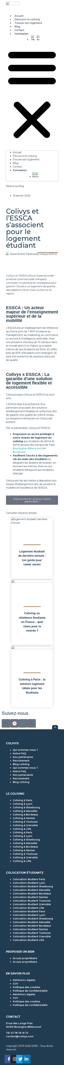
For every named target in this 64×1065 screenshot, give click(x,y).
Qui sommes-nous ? (25, 749)
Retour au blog (15, 186)
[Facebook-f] (9, 1059)
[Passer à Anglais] (38, 38)
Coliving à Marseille (25, 811)
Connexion (21, 33)
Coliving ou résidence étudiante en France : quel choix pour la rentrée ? (32, 622)
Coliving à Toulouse (25, 821)
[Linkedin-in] (26, 1059)
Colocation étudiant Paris (29, 879)
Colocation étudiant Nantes (30, 897)
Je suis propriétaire (25, 958)
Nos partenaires (23, 757)
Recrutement (21, 760)
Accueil (19, 15)
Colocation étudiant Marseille (31, 890)
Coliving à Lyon (22, 803)
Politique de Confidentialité (30, 990)
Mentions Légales (24, 980)
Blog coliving (21, 764)
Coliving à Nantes (24, 818)
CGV (15, 983)
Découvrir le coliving (27, 19)
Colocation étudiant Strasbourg (33, 886)
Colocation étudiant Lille (28, 907)
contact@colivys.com (19, 1036)
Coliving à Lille (22, 828)
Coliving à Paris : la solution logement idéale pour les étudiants (32, 686)
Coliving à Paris (22, 800)
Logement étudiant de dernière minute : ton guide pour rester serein (32, 558)
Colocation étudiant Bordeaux (32, 893)
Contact (19, 30)
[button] (32, 94)
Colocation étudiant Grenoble (32, 904)
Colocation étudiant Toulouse (32, 900)
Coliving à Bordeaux (25, 814)
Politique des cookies (26, 987)
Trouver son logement (28, 23)
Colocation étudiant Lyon (29, 882)
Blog (17, 26)
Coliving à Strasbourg (26, 807)
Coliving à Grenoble (25, 825)
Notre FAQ (19, 753)
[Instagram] (14, 1059)
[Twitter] (20, 1059)
